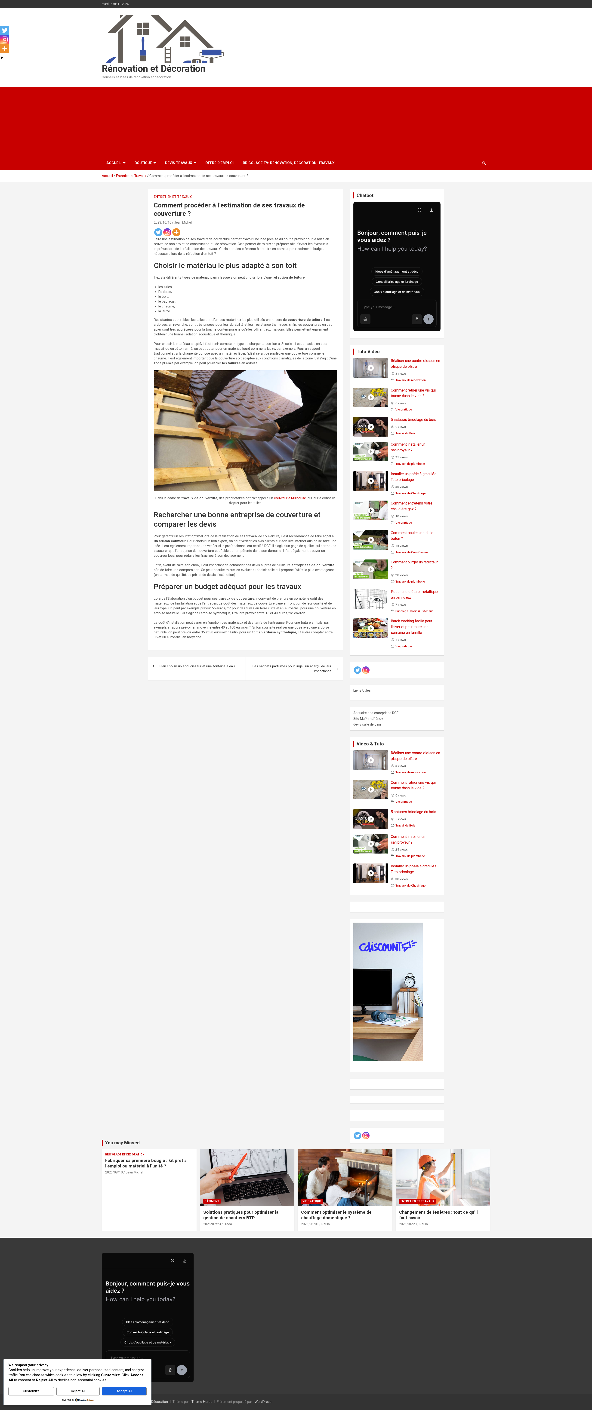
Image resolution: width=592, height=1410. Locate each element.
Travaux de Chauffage (410, 493)
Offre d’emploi (219, 163)
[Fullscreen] (419, 210)
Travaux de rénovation (410, 380)
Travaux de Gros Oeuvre (411, 552)
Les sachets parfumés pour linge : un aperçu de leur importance (292, 668)
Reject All (78, 1391)
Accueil (113, 163)
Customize (31, 1391)
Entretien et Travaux (173, 197)
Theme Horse (201, 1402)
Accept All (124, 1391)
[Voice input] (417, 319)
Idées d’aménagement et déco (397, 271)
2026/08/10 (114, 1172)
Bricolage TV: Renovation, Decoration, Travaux (289, 163)
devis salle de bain (367, 724)
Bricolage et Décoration (125, 1154)
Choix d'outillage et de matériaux (397, 292)
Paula (325, 1224)
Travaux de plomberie (410, 463)
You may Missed (122, 1143)
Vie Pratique (311, 1201)
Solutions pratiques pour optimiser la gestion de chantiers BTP (240, 1215)
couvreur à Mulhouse (290, 498)
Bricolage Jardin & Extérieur (414, 611)
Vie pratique (403, 409)
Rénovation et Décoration (153, 68)
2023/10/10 (162, 222)
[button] (365, 319)
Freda (228, 1224)
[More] (176, 232)
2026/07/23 (212, 1224)
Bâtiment (212, 1201)
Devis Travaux (178, 163)
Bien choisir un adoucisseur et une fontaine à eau (197, 666)
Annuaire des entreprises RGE (375, 713)
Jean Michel (183, 222)
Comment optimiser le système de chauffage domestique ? (336, 1215)
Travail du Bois (405, 433)
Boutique (143, 163)
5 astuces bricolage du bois (413, 419)
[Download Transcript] (431, 210)
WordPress (263, 1402)
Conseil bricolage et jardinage (397, 281)
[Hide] (2, 58)
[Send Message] (428, 319)
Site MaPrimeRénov (368, 719)
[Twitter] (158, 232)
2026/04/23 (408, 1224)
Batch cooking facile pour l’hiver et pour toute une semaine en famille (411, 627)
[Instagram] (167, 232)
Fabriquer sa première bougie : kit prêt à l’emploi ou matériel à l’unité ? (146, 1163)
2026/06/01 (310, 1224)
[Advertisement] (296, 121)
